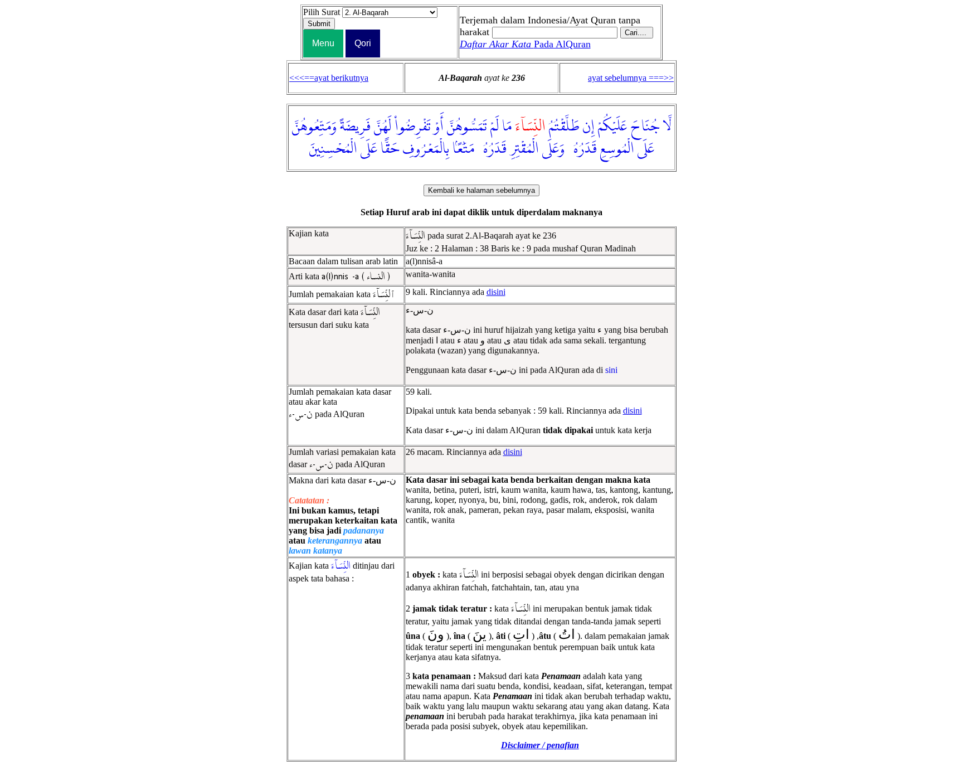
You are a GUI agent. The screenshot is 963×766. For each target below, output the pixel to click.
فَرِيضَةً (355, 126)
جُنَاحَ (644, 126)
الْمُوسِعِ (617, 149)
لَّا (667, 126)
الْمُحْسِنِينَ (333, 149)
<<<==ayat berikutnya (328, 78)
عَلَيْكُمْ (612, 126)
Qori (362, 43)
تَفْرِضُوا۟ (413, 126)
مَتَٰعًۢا (463, 149)
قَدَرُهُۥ (582, 149)
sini (611, 370)
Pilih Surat (321, 12)
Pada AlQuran (525, 44)
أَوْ (439, 126)
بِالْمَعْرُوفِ (425, 149)
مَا (507, 126)
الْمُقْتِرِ (524, 149)
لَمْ (494, 126)
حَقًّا (390, 149)
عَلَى (646, 149)
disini (496, 292)
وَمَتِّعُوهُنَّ (314, 126)
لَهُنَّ (382, 126)
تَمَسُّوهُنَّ (467, 126)
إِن (588, 126)
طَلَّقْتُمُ (564, 126)
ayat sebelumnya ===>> (631, 78)
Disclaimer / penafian (540, 745)
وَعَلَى (553, 149)
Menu (323, 43)
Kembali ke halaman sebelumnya (481, 190)
